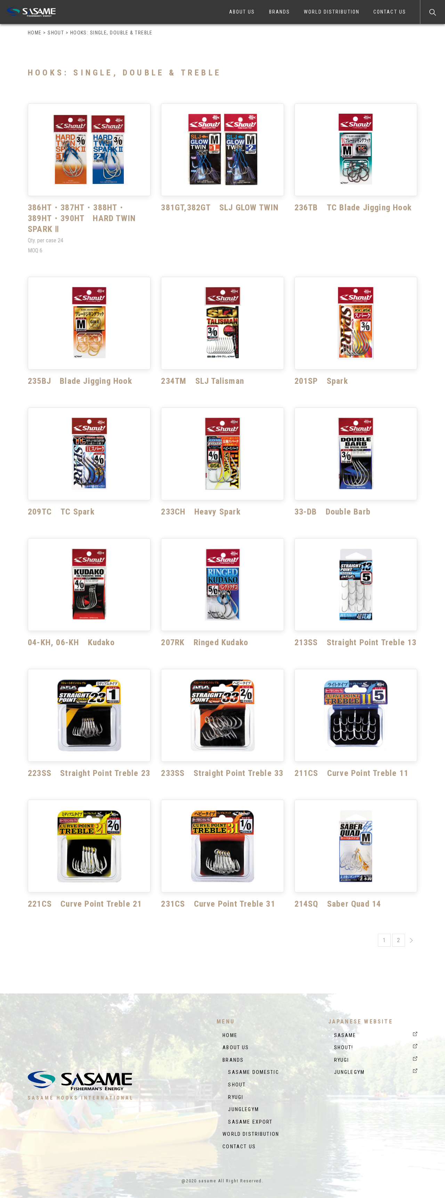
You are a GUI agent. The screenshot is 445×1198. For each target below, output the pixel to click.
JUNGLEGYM (240, 1109)
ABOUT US (242, 12)
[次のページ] (411, 940)
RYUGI (232, 1097)
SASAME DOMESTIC (250, 1072)
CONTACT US (389, 12)
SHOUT (234, 1085)
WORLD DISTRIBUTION (331, 12)
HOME (229, 1035)
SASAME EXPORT (247, 1122)
